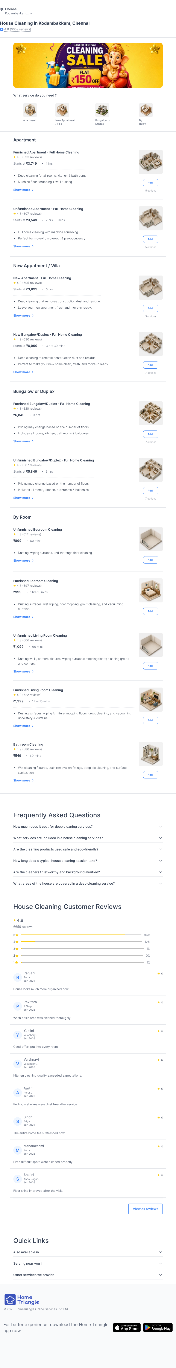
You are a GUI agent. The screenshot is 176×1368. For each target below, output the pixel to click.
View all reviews (145, 1209)
